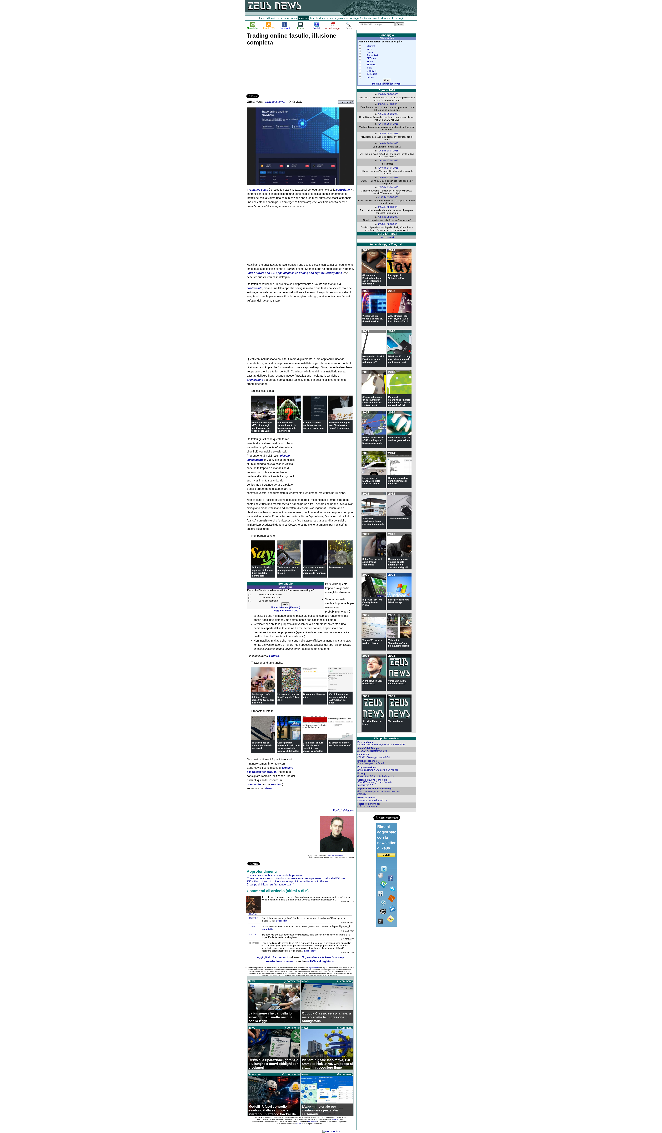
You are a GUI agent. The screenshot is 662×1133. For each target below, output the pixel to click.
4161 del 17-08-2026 (388, 160)
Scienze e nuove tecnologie (372, 780)
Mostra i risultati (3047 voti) (386, 83)
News (386, 18)
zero (253, 926)
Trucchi (314, 18)
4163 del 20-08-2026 (388, 143)
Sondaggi (354, 18)
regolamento (314, 968)
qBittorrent (372, 74)
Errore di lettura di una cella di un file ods (377, 770)
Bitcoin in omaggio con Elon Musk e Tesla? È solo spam (339, 425)
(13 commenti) (291, 1074)
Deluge (370, 77)
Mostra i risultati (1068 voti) (285, 607)
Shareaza (371, 64)
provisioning (255, 379)
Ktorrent (371, 61)
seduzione (343, 189)
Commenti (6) (346, 102)
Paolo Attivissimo (343, 810)
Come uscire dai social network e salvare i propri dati (313, 425)
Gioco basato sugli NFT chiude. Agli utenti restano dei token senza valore (262, 426)
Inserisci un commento (280, 961)
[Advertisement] (272, 69)
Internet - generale (367, 761)
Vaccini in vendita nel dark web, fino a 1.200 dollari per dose (339, 698)
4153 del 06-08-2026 (388, 224)
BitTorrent (371, 58)
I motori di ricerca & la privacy (372, 800)
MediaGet (371, 71)
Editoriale (270, 18)
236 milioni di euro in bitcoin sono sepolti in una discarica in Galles (313, 746)
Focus (293, 18)
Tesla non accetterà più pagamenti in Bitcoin (287, 570)
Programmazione (366, 767)
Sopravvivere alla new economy (374, 788)
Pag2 (400, 18)
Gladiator (253, 914)
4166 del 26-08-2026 (388, 114)
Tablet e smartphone (368, 803)
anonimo (276, 784)
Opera (370, 52)
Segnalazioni (341, 18)
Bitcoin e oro (336, 567)
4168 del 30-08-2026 (388, 94)
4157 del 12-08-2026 (388, 187)
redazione (312, 1121)
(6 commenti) (345, 1074)
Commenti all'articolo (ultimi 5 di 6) (278, 891)
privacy (335, 1119)
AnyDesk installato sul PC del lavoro (375, 776)
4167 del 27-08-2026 (388, 104)
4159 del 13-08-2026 (388, 177)
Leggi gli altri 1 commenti (271, 957)
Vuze (369, 49)
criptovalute (254, 288)
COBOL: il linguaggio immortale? (373, 757)
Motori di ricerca (366, 797)
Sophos (274, 655)
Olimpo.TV (363, 754)
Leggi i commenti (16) (285, 610)
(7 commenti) (292, 981)
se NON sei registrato (320, 961)
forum (298, 1123)
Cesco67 (253, 918)
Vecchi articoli (387, 237)
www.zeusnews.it (275, 101)
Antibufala (365, 18)
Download (377, 18)
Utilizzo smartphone (367, 806)
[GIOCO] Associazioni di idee (372, 751)
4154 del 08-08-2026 (388, 217)
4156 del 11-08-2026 (388, 197)
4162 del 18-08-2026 (388, 150)
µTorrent (371, 46)
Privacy (361, 773)
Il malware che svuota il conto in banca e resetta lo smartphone (286, 426)
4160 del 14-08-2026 (388, 167)
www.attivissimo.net (335, 855)
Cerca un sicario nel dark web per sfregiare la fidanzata (314, 570)
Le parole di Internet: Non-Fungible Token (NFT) (288, 697)
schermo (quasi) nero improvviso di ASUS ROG (381, 744)
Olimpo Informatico (386, 738)
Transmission (373, 55)
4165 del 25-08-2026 (388, 123)
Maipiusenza (326, 18)
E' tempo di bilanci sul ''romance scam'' (340, 744)
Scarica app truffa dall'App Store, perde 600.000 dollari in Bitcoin (263, 698)
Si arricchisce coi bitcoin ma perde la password (262, 745)
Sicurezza (303, 18)
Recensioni (283, 18)
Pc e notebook (365, 742)
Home (261, 18)
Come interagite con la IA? (370, 763)
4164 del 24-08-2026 (388, 133)
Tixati (369, 67)
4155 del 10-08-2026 (388, 207)
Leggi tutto (282, 920)
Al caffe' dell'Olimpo (368, 748)
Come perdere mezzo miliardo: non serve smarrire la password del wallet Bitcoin (288, 748)
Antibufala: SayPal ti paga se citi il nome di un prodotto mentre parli (262, 571)
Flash (394, 18)
